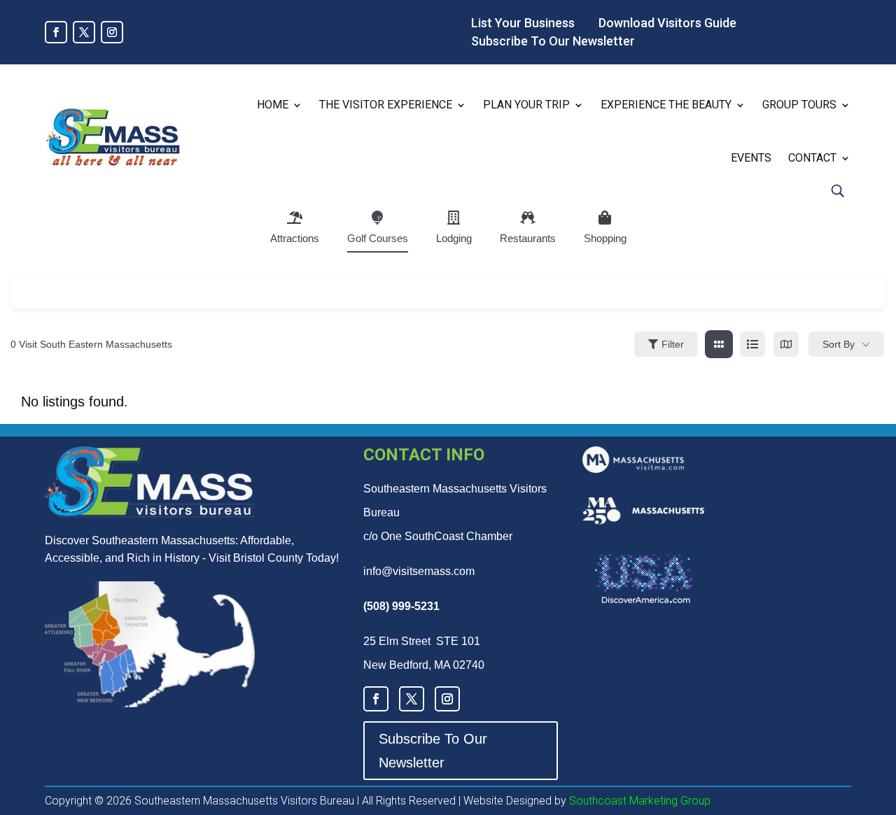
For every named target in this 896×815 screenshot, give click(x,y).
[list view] (752, 344)
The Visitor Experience (385, 104)
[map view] (786, 344)
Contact (812, 157)
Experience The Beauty (666, 104)
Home (272, 104)
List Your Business (523, 22)
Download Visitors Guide (667, 22)
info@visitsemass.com (419, 571)
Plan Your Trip (526, 104)
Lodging (454, 238)
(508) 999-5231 (401, 606)
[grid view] (719, 344)
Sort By (838, 344)
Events (751, 157)
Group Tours (799, 104)
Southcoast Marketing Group (638, 800)
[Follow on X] (84, 32)
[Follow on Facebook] (56, 32)
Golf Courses (377, 238)
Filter (673, 344)
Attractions (294, 238)
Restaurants (528, 238)
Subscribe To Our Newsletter (553, 41)
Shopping (605, 238)
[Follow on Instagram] (112, 32)
